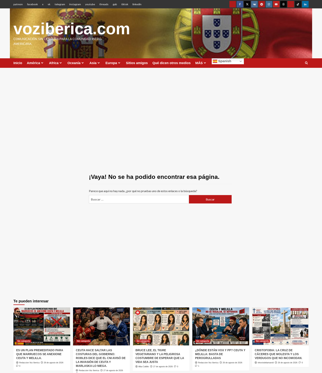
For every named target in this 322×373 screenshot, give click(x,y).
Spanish (224, 61)
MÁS (199, 63)
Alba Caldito (143, 366)
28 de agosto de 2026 (53, 362)
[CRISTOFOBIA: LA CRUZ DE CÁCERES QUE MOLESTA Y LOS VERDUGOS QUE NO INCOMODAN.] (280, 326)
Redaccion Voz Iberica (29, 362)
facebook (32, 4)
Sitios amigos (137, 63)
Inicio (17, 63)
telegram (60, 4)
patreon (18, 4)
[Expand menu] (42, 62)
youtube (90, 4)
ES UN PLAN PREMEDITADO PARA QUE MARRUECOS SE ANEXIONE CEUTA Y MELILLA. (39, 354)
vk (49, 4)
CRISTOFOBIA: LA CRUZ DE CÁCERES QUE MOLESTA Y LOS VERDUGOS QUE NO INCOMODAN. (278, 354)
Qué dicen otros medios (171, 63)
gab (115, 4)
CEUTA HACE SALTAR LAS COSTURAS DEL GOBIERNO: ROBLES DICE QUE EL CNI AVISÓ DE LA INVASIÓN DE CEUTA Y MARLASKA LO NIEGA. (101, 358)
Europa (111, 63)
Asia (93, 63)
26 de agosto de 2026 (232, 362)
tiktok (124, 4)
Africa (54, 63)
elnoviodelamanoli (266, 362)
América (33, 63)
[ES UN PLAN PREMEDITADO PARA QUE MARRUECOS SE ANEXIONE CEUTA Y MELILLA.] (41, 326)
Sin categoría (23, 341)
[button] (306, 63)
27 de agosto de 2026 (113, 370)
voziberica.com (71, 29)
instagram (75, 4)
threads (103, 4)
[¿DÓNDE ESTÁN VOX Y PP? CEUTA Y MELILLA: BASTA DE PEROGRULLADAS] (220, 326)
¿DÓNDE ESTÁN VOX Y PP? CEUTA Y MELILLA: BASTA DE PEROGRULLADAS (220, 354)
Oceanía (73, 63)
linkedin (136, 4)
